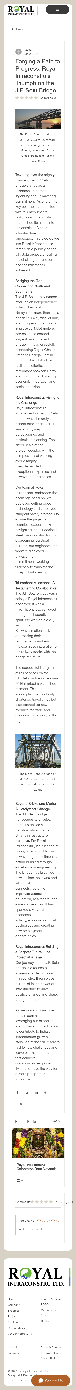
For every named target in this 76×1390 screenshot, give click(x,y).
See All (56, 1121)
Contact (46, 1321)
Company (14, 1305)
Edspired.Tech (17, 1380)
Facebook (14, 1353)
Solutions (13, 1322)
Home (11, 1299)
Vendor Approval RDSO (22, 1333)
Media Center (49, 1310)
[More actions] (58, 51)
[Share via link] (46, 1092)
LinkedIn (13, 1347)
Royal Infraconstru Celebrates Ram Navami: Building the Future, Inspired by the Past (36, 1167)
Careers (46, 1315)
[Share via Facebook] (17, 1092)
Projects (13, 1316)
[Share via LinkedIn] (36, 1092)
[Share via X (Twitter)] (27, 1092)
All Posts (18, 29)
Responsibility (16, 1328)
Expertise (13, 1310)
